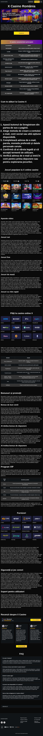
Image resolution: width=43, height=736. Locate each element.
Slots (36, 181)
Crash (26, 181)
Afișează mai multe (21, 646)
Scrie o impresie (36, 619)
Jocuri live (15, 181)
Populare (5, 181)
